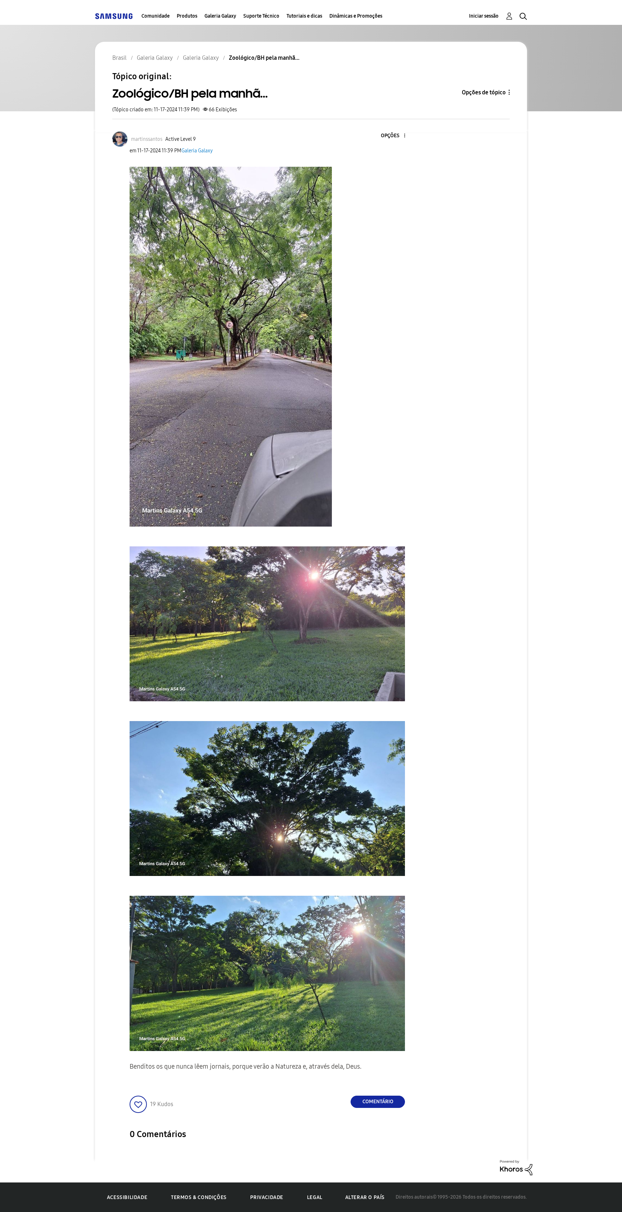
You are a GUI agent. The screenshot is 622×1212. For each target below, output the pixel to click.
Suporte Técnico (261, 16)
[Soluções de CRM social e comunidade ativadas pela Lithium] (516, 1167)
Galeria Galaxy (220, 16)
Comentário (377, 1102)
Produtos (187, 16)
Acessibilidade (127, 1197)
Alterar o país (365, 1197)
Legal (315, 1197)
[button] (392, 136)
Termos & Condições (199, 1197)
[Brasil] (113, 16)
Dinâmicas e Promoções (355, 16)
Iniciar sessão (484, 16)
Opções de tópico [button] (484, 92)
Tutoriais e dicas (304, 16)
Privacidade (266, 1197)
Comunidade (155, 16)
